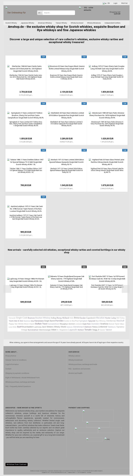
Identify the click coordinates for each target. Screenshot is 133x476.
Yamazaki (12, 318)
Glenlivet (71, 324)
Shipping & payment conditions (17, 373)
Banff (19, 327)
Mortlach (81, 330)
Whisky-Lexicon (74, 356)
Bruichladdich (28, 327)
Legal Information (12, 364)
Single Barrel (49, 321)
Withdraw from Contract (16, 464)
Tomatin (88, 330)
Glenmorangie (45, 330)
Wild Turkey (120, 318)
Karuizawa (39, 321)
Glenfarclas (111, 321)
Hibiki (71, 318)
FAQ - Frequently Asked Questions (18, 386)
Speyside (91, 321)
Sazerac (27, 321)
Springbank (83, 321)
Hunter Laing (110, 318)
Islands (102, 330)
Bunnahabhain (33, 330)
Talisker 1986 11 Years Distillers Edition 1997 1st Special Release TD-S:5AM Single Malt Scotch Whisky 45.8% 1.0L (26, 170)
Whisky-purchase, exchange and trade (82, 364)
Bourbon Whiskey (42, 318)
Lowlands (78, 324)
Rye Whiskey (101, 321)
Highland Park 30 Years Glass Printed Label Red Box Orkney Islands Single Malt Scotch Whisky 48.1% (107, 170)
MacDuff (120, 321)
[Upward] (126, 472)
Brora (76, 318)
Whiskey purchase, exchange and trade (20, 382)
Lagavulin (72, 330)
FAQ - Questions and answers (79, 369)
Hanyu (95, 327)
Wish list (124, 3)
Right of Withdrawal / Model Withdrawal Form (22, 378)
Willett (53, 330)
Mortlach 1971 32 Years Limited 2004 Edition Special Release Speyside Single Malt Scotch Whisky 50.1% (66, 170)
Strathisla (104, 324)
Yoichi (11, 321)
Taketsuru (112, 327)
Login (115, 3)
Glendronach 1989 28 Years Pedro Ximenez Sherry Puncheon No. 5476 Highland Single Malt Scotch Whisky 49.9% (107, 123)
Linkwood (102, 327)
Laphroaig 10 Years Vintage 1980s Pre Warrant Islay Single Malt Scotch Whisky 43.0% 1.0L (25, 286)
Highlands (69, 327)
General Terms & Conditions (15, 360)
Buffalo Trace (41, 324)
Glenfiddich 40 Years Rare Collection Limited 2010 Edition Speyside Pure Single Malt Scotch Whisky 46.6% (66, 123)
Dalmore (88, 327)
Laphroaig (37, 327)
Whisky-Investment (75, 360)
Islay (32, 321)
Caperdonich (91, 318)
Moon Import (29, 324)
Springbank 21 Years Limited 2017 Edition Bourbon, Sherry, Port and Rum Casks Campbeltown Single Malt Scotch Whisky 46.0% (25, 123)
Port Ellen (59, 321)
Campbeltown (53, 324)
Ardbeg (53, 318)
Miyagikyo (64, 324)
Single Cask (21, 318)
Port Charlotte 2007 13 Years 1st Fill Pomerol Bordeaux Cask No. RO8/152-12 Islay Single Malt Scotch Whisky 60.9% (107, 287)
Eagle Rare (87, 324)
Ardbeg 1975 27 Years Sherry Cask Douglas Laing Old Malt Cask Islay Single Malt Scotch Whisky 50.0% (107, 77)
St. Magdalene (62, 330)
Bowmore (31, 318)
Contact (8, 369)
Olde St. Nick (18, 321)
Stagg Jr (95, 330)
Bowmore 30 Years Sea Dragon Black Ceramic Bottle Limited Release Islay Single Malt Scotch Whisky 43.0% (66, 77)
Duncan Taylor (114, 324)
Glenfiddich (95, 324)
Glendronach (78, 327)
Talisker (108, 330)
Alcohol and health (75, 373)
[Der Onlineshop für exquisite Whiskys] (19, 12)
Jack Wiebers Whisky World (54, 327)
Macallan (100, 318)
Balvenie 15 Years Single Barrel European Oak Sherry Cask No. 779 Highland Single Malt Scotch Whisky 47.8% (66, 287)
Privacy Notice (10, 356)
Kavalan (83, 318)
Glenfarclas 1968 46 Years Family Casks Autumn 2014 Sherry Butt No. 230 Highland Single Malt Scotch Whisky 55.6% (25, 77)
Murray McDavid (63, 318)
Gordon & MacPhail (71, 321)
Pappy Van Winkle (16, 324)
